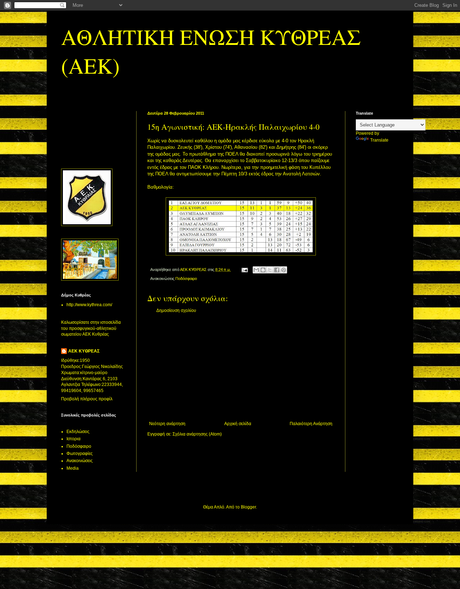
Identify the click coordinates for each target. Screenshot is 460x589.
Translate (379, 140)
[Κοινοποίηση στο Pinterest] (283, 269)
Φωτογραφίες (79, 453)
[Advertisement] (241, 367)
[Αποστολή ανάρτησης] (244, 269)
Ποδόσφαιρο (186, 278)
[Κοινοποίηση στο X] (269, 269)
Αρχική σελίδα (237, 423)
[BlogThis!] (263, 269)
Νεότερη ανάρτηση (167, 423)
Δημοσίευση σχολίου (176, 310)
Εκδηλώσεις (77, 431)
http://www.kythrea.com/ (89, 304)
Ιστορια (73, 438)
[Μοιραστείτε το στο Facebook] (276, 269)
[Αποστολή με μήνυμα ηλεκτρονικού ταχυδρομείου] (256, 269)
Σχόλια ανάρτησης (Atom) (197, 434)
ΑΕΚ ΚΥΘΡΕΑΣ (84, 351)
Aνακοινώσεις (79, 460)
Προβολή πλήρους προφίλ (86, 398)
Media (72, 468)
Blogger (248, 507)
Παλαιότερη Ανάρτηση (311, 423)
